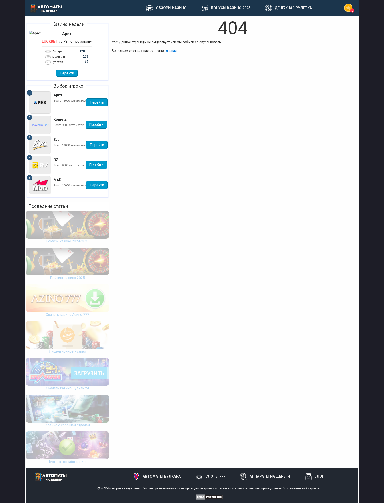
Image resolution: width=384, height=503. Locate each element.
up (364, 494)
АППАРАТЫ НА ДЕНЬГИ (270, 476)
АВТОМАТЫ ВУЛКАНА (162, 476)
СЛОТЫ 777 (215, 476)
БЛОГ (319, 476)
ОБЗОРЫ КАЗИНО (171, 8)
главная (171, 51)
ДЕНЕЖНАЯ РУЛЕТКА (293, 8)
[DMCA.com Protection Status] (209, 497)
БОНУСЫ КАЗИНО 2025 (230, 8)
